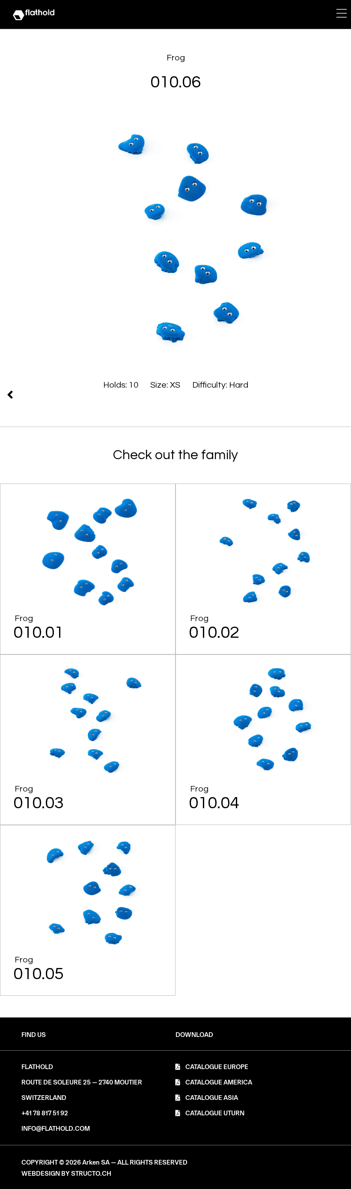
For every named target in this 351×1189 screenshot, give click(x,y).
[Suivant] (90, 394)
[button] (194, 1035)
